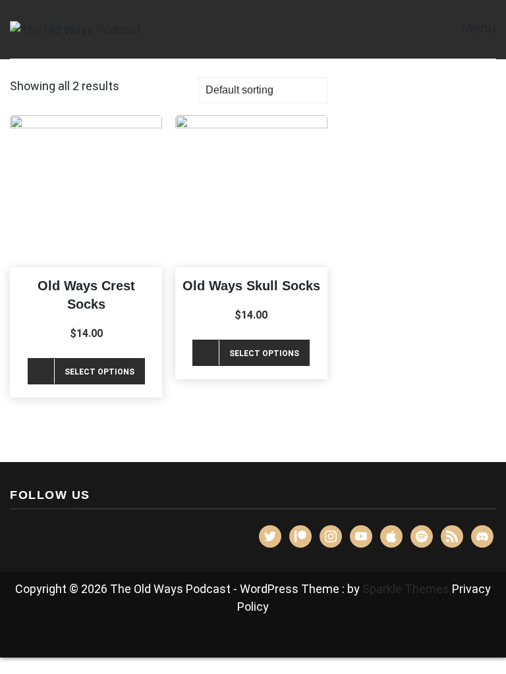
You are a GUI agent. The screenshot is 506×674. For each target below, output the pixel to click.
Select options (99, 371)
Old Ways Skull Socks (251, 285)
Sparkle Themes (405, 589)
